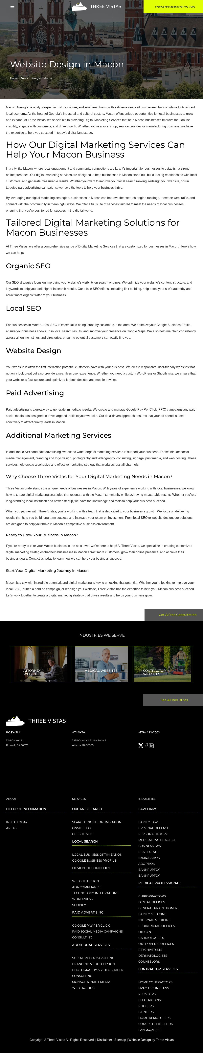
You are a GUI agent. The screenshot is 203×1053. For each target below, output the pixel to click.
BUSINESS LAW (150, 846)
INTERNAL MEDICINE (154, 920)
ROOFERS (146, 1006)
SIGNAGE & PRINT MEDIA (91, 982)
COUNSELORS (149, 961)
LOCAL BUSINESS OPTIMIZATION (97, 854)
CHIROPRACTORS (152, 896)
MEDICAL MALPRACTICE (157, 840)
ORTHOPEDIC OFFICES (156, 944)
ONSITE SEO (81, 828)
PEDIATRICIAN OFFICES (156, 926)
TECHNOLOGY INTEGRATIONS (95, 893)
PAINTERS (146, 1012)
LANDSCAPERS (149, 1030)
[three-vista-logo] (96, 3)
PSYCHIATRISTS (150, 950)
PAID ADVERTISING (87, 912)
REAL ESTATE (148, 852)
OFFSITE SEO (82, 834)
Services (79, 799)
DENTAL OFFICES (151, 902)
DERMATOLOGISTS (152, 955)
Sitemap (120, 1040)
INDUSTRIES (147, 799)
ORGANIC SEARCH (87, 809)
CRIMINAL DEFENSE (153, 828)
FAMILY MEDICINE (152, 914)
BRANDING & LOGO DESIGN (93, 964)
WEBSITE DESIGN (85, 881)
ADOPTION (146, 864)
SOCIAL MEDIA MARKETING (93, 958)
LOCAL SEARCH (85, 841)
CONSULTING (82, 937)
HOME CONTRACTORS (155, 982)
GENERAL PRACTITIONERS (158, 908)
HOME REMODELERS (154, 1018)
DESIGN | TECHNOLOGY (91, 868)
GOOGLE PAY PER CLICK (91, 925)
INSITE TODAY (17, 822)
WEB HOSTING (83, 988)
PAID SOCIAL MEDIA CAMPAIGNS (97, 931)
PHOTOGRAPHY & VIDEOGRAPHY (98, 970)
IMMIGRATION (149, 858)
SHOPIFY (79, 905)
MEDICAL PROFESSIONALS (160, 883)
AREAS (11, 828)
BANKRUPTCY (149, 869)
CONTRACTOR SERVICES (158, 969)
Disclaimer (104, 1040)
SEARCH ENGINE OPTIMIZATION (96, 822)
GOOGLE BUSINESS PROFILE (94, 860)
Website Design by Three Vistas (151, 1040)
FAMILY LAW (148, 822)
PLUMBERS (147, 994)
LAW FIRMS (147, 809)
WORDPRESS (82, 899)
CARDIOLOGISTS (151, 938)
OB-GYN (144, 932)
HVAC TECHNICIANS (153, 988)
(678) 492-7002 (149, 732)
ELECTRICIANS (149, 1000)
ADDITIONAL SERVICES (91, 945)
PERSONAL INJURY (153, 834)
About (11, 799)
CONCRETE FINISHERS (155, 1024)
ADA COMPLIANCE (86, 887)
